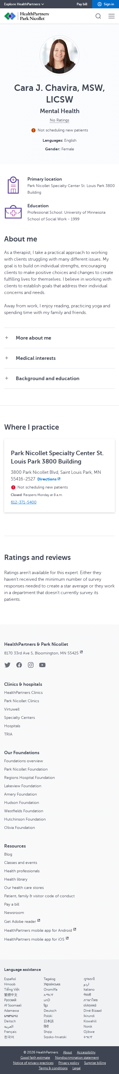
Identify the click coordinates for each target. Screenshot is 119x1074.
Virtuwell (11, 709)
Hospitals (12, 726)
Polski (48, 1016)
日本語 (49, 1021)
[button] (105, 4)
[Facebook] (19, 666)
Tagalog (49, 979)
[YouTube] (42, 666)
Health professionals (22, 871)
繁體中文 (10, 995)
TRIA (8, 734)
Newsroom (14, 913)
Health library (15, 879)
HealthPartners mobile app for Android (38, 930)
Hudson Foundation (21, 803)
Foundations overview (23, 761)
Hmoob (9, 984)
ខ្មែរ (46, 1005)
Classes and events (20, 863)
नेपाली (87, 995)
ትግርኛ (88, 1037)
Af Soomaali (13, 1005)
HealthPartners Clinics (23, 693)
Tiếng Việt (11, 989)
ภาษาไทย (91, 1000)
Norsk (88, 1026)
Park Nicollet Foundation (26, 769)
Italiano (89, 989)
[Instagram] (30, 666)
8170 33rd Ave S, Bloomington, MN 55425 (41, 653)
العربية (8, 1026)
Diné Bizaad (93, 1011)
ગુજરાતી (89, 979)
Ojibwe (89, 1032)
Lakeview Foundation (22, 786)
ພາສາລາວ (11, 1016)
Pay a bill (11, 904)
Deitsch (10, 1021)
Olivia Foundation (19, 828)
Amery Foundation (20, 794)
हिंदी (46, 1026)
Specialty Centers (19, 718)
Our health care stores (24, 888)
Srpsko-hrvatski (55, 1037)
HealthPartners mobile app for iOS (34, 939)
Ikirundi (89, 1016)
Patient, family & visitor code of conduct (39, 896)
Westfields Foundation (23, 811)
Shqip (48, 1032)
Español (10, 979)
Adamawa (11, 1011)
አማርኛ (48, 995)
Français (10, 1032)
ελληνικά (90, 1005)
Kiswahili (90, 1021)
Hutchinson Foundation (25, 819)
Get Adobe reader (20, 921)
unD (47, 1000)
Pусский (10, 1000)
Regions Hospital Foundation (29, 778)
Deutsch (50, 1011)
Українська (52, 984)
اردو (86, 984)
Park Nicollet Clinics (21, 701)
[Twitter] (7, 666)
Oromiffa (50, 989)
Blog (8, 854)
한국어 (9, 1037)
